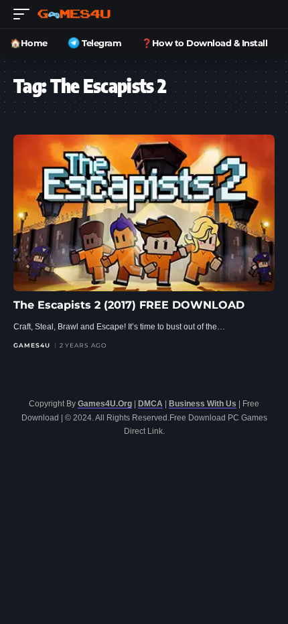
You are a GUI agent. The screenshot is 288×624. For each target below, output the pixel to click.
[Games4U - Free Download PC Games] (74, 14)
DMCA (150, 403)
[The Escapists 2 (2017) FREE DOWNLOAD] (144, 213)
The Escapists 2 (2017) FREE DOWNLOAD (128, 305)
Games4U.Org (105, 403)
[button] (24, 14)
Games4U (31, 345)
